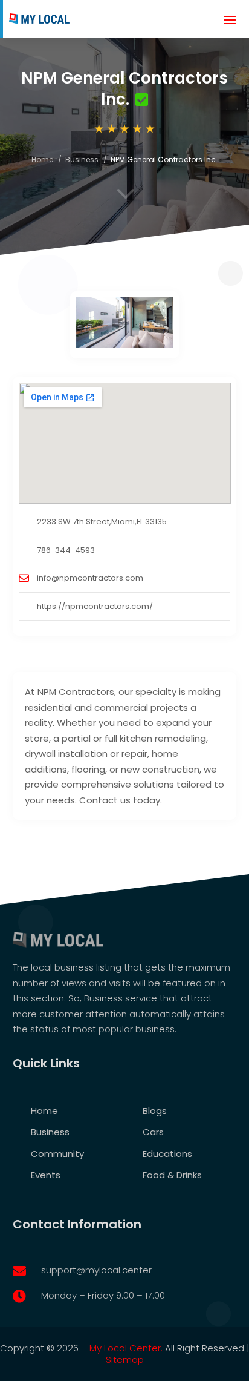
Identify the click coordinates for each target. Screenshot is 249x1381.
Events (45, 1174)
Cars (153, 1132)
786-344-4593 (66, 550)
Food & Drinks (172, 1174)
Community (57, 1153)
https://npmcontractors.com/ (95, 606)
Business (82, 159)
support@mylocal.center (96, 1270)
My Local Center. (126, 1348)
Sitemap (125, 1359)
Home (42, 159)
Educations (167, 1153)
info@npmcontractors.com (90, 578)
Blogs (155, 1110)
